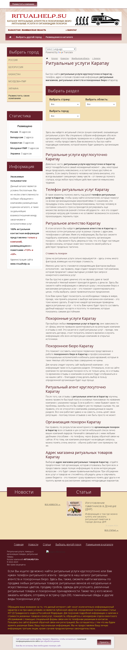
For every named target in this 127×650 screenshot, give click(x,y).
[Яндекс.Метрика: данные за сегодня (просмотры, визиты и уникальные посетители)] (55, 551)
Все (52, 104)
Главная (19, 544)
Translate (68, 52)
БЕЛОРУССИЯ (16, 67)
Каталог (54, 58)
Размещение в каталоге (59, 37)
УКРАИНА (13, 88)
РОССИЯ (13, 60)
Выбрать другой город (29, 37)
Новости (33, 544)
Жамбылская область (81, 58)
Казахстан (65, 58)
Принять (104, 642)
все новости (51, 504)
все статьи (110, 530)
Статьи (47, 544)
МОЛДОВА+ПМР (17, 81)
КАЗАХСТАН (14, 74)
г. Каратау (96, 58)
